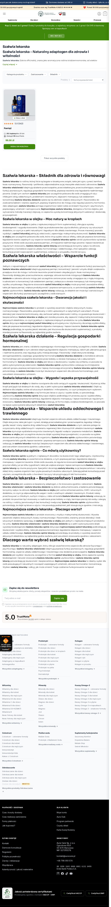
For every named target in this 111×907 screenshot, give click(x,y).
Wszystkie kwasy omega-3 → (88, 713)
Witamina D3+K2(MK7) (11, 709)
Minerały (42, 685)
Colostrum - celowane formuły (15, 737)
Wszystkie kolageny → (85, 669)
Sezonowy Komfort (83, 737)
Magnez (41, 709)
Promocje (97, 20)
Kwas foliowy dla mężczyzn (13, 718)
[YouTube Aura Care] (71, 874)
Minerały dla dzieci (46, 689)
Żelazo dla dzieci (45, 699)
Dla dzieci (34, 20)
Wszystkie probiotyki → (48, 678)
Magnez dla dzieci (46, 702)
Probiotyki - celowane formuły (51, 644)
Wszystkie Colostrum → (12, 761)
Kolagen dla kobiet (82, 651)
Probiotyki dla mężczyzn (48, 658)
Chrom (41, 718)
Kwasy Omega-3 (82, 685)
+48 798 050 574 (65, 861)
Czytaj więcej (9, 64)
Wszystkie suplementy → (86, 751)
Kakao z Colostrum (10, 756)
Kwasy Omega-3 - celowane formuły (90, 689)
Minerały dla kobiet (46, 692)
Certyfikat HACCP (74, 893)
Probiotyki (43, 641)
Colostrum (7, 733)
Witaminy (6, 685)
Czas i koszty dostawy (12, 812)
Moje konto (62, 812)
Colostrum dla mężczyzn (12, 746)
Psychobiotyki (44, 671)
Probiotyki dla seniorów (48, 661)
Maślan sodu (44, 733)
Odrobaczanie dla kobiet (12, 774)
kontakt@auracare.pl (66, 856)
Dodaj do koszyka (19, 146)
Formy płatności (9, 821)
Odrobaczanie (8, 768)
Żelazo (41, 715)
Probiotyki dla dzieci (46, 648)
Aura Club (61, 817)
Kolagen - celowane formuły (87, 644)
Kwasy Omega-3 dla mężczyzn (88, 699)
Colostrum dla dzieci (10, 740)
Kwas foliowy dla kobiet (12, 715)
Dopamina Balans (82, 740)
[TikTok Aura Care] (66, 874)
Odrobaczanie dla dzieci (12, 771)
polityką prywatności (54, 606)
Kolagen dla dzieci (82, 648)
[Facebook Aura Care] (62, 874)
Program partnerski (65, 821)
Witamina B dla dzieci (11, 705)
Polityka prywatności (11, 856)
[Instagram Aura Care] (58, 874)
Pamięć (7, 128)
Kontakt (5, 843)
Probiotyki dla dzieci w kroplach (51, 651)
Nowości (77, 20)
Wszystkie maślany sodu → (50, 744)
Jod (40, 712)
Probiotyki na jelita (46, 667)
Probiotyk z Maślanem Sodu (50, 740)
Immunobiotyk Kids (10, 753)
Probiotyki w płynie (46, 664)
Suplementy (12, 20)
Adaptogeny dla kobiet (11, 654)
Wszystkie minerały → (48, 726)
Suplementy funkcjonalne (86, 733)
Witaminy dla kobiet (10, 692)
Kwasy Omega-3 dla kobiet (86, 695)
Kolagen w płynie (82, 661)
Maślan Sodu (43, 737)
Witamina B (7, 712)
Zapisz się (59, 598)
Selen (40, 722)
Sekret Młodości (81, 746)
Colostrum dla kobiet (11, 743)
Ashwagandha (8, 664)
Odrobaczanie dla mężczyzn (14, 778)
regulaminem (38, 606)
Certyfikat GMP (97, 893)
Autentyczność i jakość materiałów (17, 869)
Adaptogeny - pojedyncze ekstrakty (17, 648)
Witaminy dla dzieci (10, 689)
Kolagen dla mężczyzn (84, 654)
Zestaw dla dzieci (9, 781)
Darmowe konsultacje (11, 848)
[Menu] (4, 13)
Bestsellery (55, 20)
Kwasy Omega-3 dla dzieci (86, 692)
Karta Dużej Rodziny (66, 830)
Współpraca (7, 865)
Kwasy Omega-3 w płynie (85, 702)
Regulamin (6, 852)
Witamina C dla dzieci (11, 702)
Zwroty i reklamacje (11, 861)
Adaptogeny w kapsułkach (13, 661)
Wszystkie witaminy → (12, 723)
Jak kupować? (8, 825)
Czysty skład (62, 825)
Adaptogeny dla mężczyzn (13, 658)
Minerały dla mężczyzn (48, 695)
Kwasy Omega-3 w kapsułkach (88, 705)
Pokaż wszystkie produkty (54, 158)
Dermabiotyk (43, 674)
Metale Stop (80, 743)
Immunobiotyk (8, 750)
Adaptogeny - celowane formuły (16, 644)
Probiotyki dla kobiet (47, 654)
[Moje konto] (99, 13)
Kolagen (78, 641)
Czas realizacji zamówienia (14, 817)
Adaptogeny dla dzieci (11, 651)
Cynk (40, 705)
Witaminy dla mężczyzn (12, 695)
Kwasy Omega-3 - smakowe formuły (90, 709)
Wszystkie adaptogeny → (13, 669)
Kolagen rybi (80, 658)
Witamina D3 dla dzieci (12, 699)
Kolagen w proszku (83, 664)
